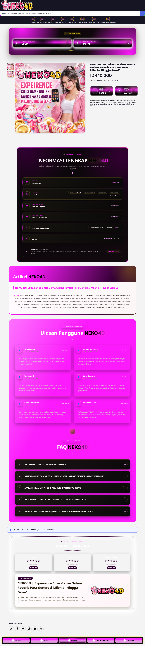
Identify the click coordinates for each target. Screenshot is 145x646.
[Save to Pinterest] (29, 628)
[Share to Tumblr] (41, 628)
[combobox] (70, 13)
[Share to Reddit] (35, 628)
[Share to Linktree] (23, 628)
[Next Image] (83, 98)
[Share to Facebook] (17, 628)
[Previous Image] (17, 98)
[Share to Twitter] (11, 628)
